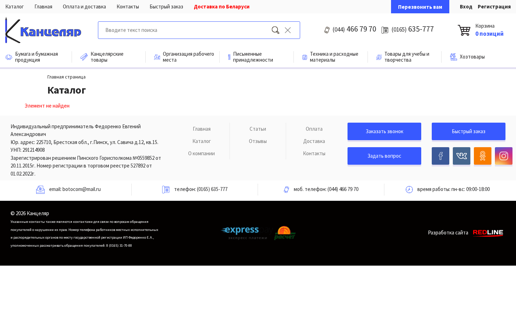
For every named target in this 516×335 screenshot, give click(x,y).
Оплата (314, 128)
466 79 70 (354, 29)
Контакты (128, 6)
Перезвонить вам (420, 7)
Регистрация (494, 6)
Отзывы (258, 141)
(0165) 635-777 (212, 189)
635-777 (412, 29)
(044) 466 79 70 (343, 189)
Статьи (258, 128)
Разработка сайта (448, 232)
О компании (201, 153)
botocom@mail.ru (81, 189)
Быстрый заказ (166, 6)
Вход (466, 6)
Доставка (314, 141)
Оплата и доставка (84, 6)
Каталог (14, 6)
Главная (43, 6)
